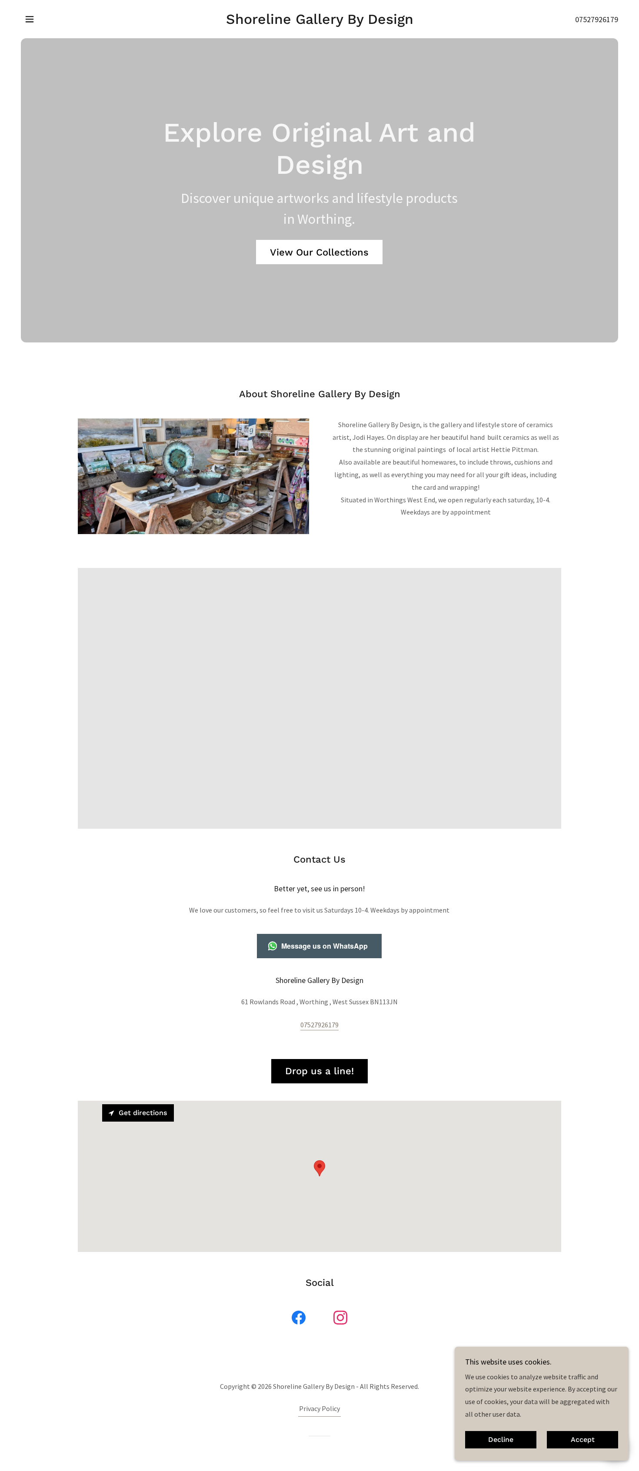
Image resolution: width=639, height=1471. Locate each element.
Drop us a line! (319, 1071)
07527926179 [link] (596, 19)
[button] (29, 19)
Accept (583, 1440)
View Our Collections (319, 252)
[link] (319, 21)
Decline (500, 1440)
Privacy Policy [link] (319, 1408)
